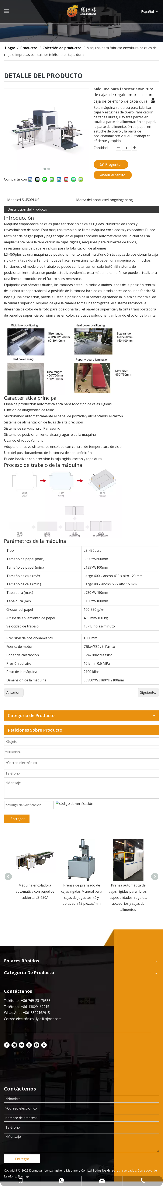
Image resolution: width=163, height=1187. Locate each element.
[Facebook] (7, 1045)
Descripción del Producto (27, 209)
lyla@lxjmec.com (48, 1018)
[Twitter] (21, 1045)
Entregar (18, 818)
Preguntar (113, 164)
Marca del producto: (92, 199)
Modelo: (13, 199)
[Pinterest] (44, 1045)
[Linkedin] (14, 1045)
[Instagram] (36, 1045)
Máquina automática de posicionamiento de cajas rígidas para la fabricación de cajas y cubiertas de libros (128, 897)
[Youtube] (29, 1045)
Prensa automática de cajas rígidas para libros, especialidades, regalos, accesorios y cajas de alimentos (81, 897)
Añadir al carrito (112, 175)
